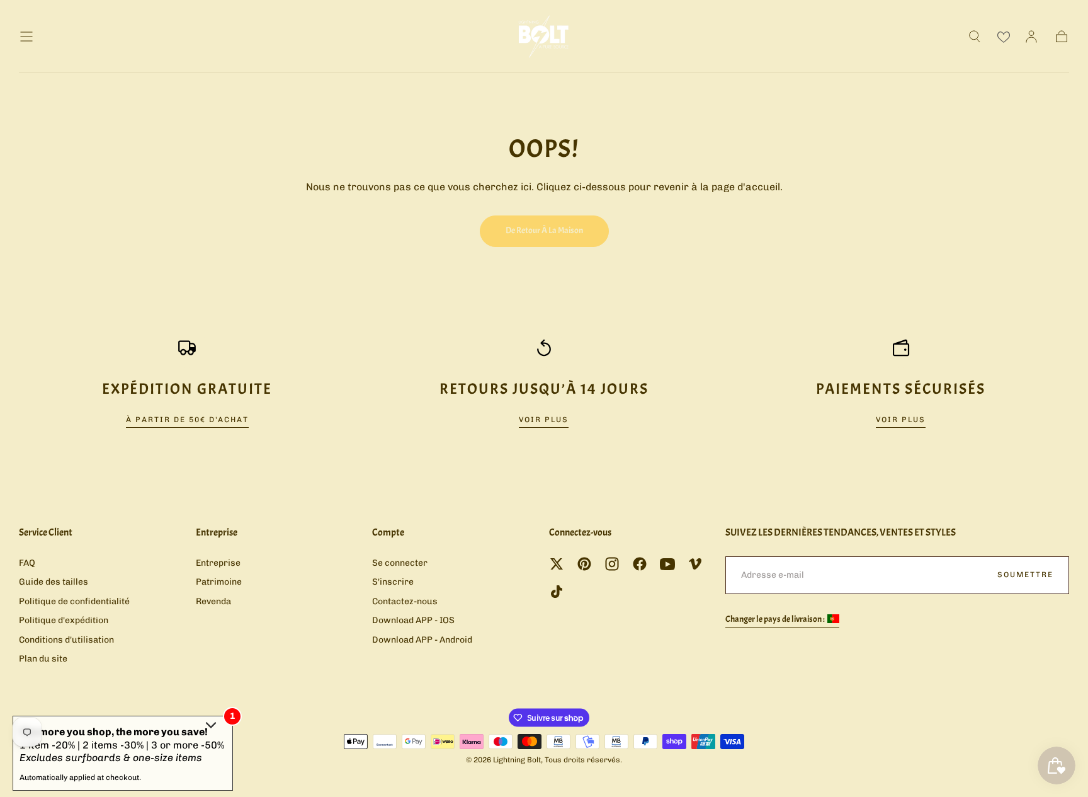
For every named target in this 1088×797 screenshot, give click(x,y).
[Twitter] (556, 564)
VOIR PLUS (544, 419)
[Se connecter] (1031, 36)
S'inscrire (393, 581)
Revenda (213, 601)
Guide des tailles (53, 581)
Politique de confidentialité (74, 601)
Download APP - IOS (413, 620)
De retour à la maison (544, 230)
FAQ (27, 563)
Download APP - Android (422, 639)
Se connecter (400, 563)
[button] (26, 36)
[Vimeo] (695, 564)
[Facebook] (640, 564)
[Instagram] (612, 564)
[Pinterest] (584, 564)
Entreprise (218, 563)
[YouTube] (667, 564)
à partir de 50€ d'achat (187, 419)
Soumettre (1025, 574)
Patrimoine (219, 581)
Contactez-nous (405, 601)
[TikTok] (556, 591)
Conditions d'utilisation (66, 639)
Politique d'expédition (63, 620)
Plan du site (43, 658)
